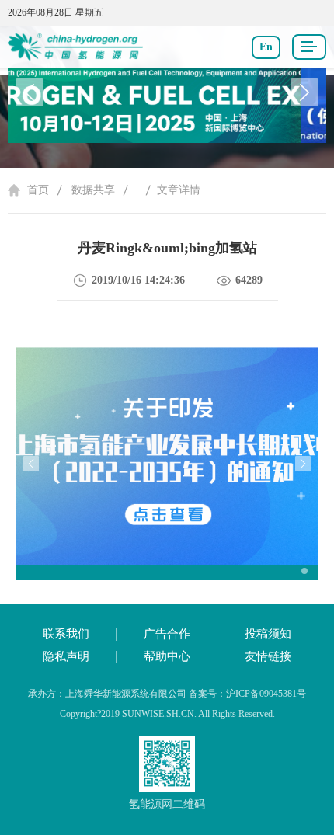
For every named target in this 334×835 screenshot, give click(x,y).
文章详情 (178, 190)
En (266, 47)
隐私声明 (66, 656)
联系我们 (66, 634)
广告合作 (167, 634)
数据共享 (93, 190)
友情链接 (268, 656)
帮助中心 (167, 656)
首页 (38, 190)
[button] (304, 92)
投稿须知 (268, 634)
